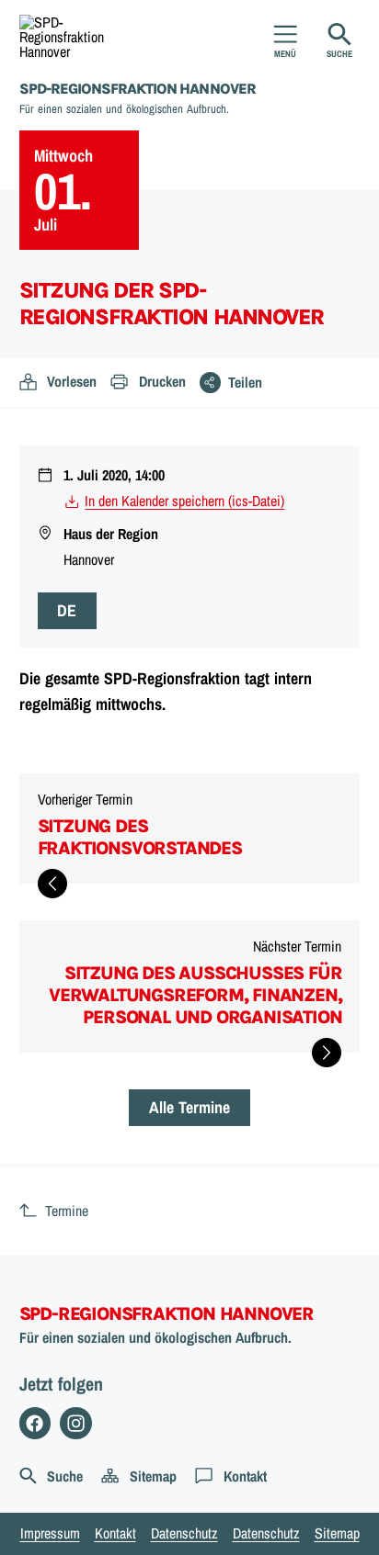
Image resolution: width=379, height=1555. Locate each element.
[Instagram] (76, 1423)
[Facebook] (35, 1423)
